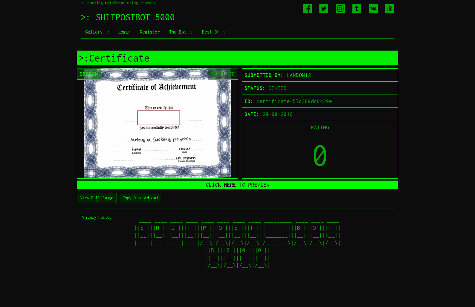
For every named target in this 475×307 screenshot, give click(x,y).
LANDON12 (299, 75)
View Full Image (96, 197)
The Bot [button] (179, 32)
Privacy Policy (96, 217)
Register (150, 32)
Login (124, 32)
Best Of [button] (212, 32)
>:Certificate (114, 58)
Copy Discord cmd (140, 197)
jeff (392, 275)
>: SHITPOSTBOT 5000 (128, 17)
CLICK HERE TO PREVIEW (237, 185)
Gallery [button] (95, 32)
